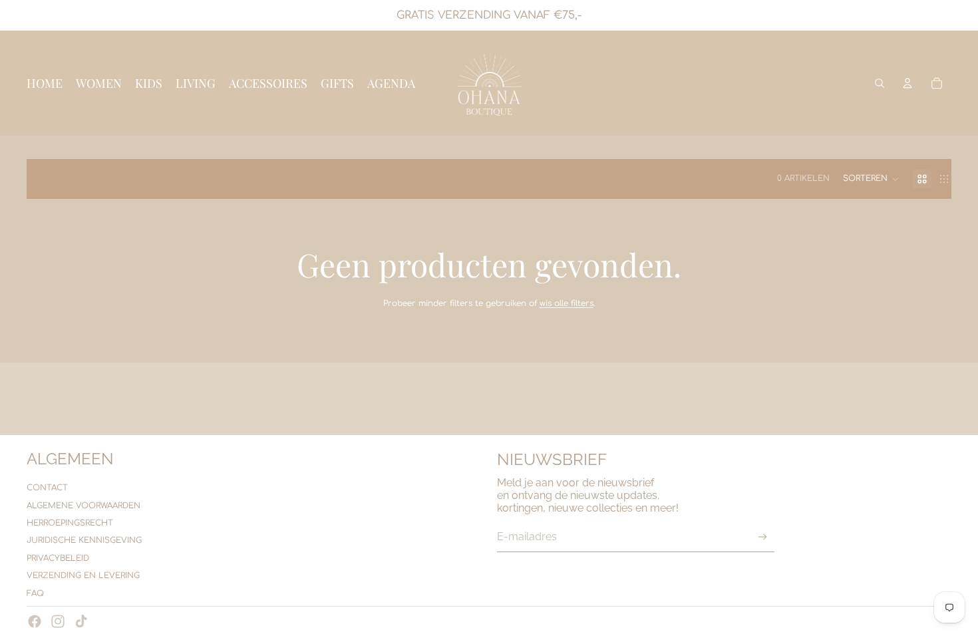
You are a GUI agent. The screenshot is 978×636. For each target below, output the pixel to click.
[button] (871, 179)
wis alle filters (566, 303)
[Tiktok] (81, 621)
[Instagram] (58, 621)
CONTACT (47, 487)
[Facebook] (35, 621)
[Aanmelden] (762, 537)
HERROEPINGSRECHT (70, 523)
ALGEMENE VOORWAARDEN (83, 505)
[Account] (907, 83)
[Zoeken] (879, 83)
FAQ (35, 593)
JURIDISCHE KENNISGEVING (84, 540)
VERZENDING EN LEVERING (83, 575)
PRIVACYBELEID (58, 558)
